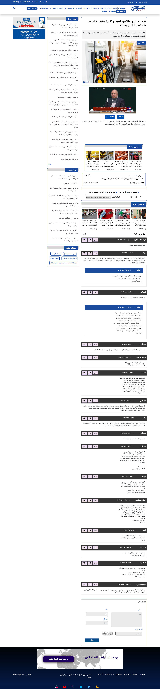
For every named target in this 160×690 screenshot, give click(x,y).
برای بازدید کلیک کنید (58, 659)
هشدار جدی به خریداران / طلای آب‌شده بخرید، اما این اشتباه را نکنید (65, 141)
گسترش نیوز (64, 674)
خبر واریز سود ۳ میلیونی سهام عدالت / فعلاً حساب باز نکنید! (64, 189)
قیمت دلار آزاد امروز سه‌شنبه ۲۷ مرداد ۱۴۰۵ (63, 73)
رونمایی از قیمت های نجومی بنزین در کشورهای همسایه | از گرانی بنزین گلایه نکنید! (123, 222)
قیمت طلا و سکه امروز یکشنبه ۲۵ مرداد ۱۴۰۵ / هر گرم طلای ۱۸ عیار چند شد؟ (63, 91)
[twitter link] (88, 685)
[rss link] (97, 685)
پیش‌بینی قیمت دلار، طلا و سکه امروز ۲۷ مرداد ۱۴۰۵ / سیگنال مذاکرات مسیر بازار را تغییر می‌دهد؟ (63, 65)
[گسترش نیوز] (138, 8)
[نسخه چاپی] (86, 175)
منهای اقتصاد (43, 8)
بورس (95, 8)
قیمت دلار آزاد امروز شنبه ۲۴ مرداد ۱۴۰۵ (64, 117)
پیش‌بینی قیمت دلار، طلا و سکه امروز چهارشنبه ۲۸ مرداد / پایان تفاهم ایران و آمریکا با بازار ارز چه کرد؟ (107, 164)
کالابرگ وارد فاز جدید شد (69, 183)
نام (106, 609)
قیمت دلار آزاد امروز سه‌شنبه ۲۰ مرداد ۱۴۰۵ (63, 154)
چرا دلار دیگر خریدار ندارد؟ (69, 159)
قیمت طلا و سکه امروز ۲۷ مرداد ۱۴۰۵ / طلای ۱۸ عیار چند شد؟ (92, 164)
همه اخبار (118, 674)
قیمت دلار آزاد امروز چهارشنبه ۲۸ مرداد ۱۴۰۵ (63, 50)
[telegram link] (80, 685)
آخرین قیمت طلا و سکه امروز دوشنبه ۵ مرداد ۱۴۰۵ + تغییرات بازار (63, 231)
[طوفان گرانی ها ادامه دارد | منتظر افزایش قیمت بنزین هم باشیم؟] (105, 213)
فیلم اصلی (116, 123)
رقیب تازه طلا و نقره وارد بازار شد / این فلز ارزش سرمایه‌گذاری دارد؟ (121, 164)
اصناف (61, 8)
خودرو (87, 8)
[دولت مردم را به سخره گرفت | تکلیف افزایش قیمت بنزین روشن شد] (89, 213)
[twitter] (132, 197)
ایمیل (105, 618)
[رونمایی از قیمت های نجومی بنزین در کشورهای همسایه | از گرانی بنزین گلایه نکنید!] (122, 213)
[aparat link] (56, 686)
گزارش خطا (138, 234)
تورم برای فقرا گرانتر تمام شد (68, 218)
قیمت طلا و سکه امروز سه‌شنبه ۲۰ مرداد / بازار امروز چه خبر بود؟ (63, 148)
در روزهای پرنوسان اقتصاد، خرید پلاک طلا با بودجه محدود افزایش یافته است (64, 133)
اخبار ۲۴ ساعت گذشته (106, 674)
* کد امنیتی (139, 629)
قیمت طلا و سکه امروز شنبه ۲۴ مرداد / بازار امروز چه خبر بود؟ (64, 110)
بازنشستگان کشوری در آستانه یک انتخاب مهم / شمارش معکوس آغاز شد (63, 197)
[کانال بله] (29, 34)
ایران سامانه (17, 674)
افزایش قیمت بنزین (96, 192)
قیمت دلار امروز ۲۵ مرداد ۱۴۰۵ (67, 97)
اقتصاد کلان (113, 8)
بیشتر (49, 164)
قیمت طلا (120, 11)
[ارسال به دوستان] (89, 175)
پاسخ (95, 240)
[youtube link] (64, 685)
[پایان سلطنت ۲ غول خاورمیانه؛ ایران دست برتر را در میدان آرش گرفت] (136, 197)
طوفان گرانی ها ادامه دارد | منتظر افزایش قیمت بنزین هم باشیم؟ (106, 222)
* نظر (139, 609)
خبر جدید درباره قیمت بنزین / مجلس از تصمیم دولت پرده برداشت (65, 239)
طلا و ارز (103, 8)
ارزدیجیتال (31, 8)
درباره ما (105, 11)
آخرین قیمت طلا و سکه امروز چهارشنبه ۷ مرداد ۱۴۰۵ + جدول (65, 204)
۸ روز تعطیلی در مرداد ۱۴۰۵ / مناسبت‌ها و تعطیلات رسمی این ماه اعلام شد (64, 177)
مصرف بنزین (110, 192)
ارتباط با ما (112, 11)
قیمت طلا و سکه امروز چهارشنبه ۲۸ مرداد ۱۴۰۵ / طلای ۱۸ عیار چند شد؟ (136, 164)
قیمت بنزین (132, 192)
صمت (54, 8)
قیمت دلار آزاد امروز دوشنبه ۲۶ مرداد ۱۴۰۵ (64, 85)
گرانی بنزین (122, 192)
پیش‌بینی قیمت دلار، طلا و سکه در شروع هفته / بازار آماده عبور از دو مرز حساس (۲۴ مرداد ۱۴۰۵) (63, 124)
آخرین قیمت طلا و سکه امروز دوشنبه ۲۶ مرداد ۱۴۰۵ (63, 79)
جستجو (142, 674)
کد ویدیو (109, 116)
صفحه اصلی (122, 8)
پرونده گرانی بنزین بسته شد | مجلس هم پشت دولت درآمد (139, 222)
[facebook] (141, 197)
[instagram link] (72, 685)
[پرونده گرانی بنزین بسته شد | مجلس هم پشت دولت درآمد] (138, 213)
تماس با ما (127, 674)
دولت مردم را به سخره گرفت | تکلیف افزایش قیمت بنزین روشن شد (89, 222)
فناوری (80, 8)
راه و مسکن (70, 8)
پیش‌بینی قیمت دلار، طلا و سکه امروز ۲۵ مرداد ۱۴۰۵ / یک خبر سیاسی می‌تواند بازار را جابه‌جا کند (63, 103)
